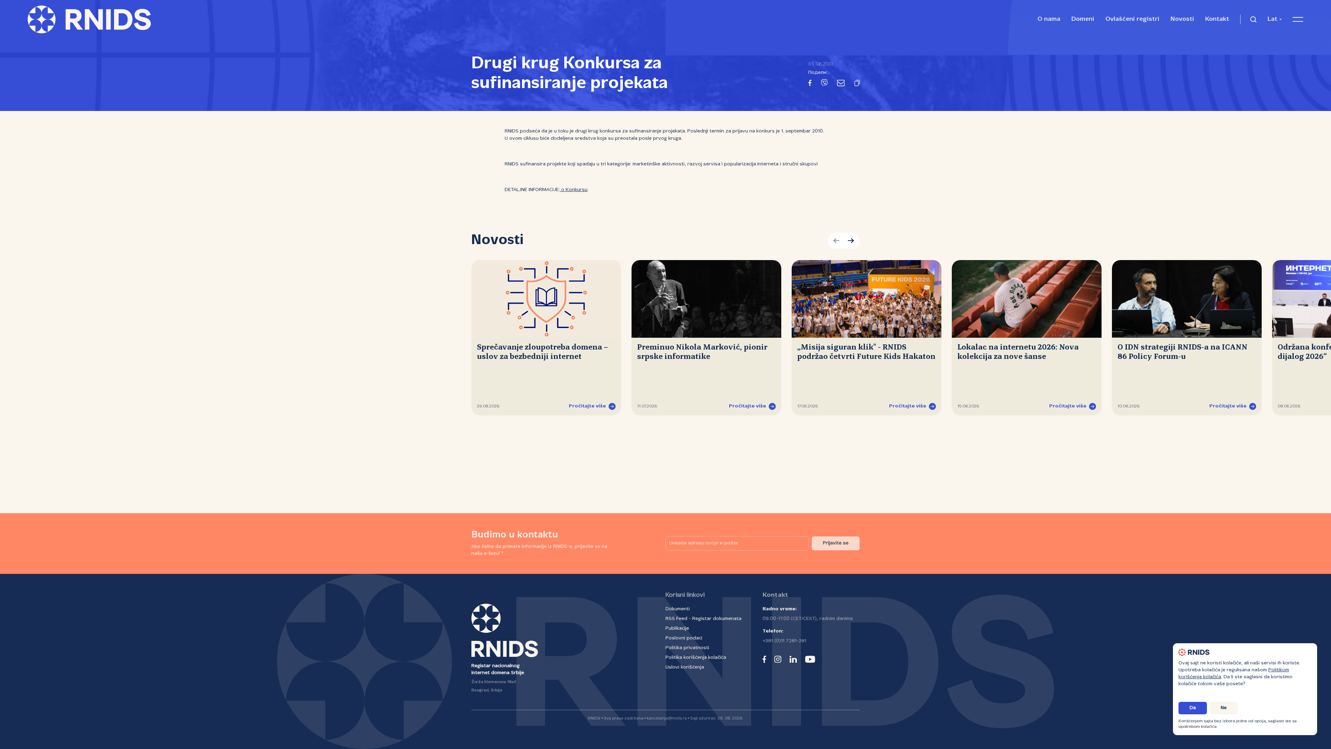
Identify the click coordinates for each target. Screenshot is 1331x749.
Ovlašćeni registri (1132, 19)
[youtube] (810, 659)
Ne (1224, 708)
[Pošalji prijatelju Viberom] (824, 84)
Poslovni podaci (684, 638)
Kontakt (1217, 19)
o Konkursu (574, 190)
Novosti (1182, 19)
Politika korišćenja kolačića (696, 657)
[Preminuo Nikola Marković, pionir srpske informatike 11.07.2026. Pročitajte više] (706, 299)
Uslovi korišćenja (685, 667)
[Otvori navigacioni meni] (1298, 19)
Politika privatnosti (687, 648)
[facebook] (764, 659)
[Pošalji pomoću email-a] (841, 84)
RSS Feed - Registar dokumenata (703, 619)
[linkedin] (793, 659)
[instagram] (777, 659)
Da (1193, 708)
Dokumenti (678, 609)
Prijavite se (836, 543)
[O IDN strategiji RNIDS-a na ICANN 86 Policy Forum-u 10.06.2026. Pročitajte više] (1187, 299)
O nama (1048, 19)
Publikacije (677, 628)
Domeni (1082, 19)
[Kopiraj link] (857, 84)
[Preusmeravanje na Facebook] (809, 84)
